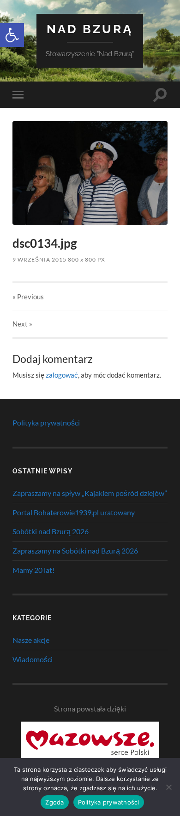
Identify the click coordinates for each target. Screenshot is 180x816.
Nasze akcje (30, 639)
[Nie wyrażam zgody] (168, 787)
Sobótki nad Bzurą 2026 (50, 531)
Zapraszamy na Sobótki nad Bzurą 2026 (75, 550)
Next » (22, 324)
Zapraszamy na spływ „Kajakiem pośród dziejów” (89, 493)
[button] (12, 35)
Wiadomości (32, 659)
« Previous (28, 296)
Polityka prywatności (46, 422)
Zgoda (54, 802)
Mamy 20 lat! (33, 569)
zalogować (62, 375)
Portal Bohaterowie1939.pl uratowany (73, 512)
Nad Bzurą (90, 29)
